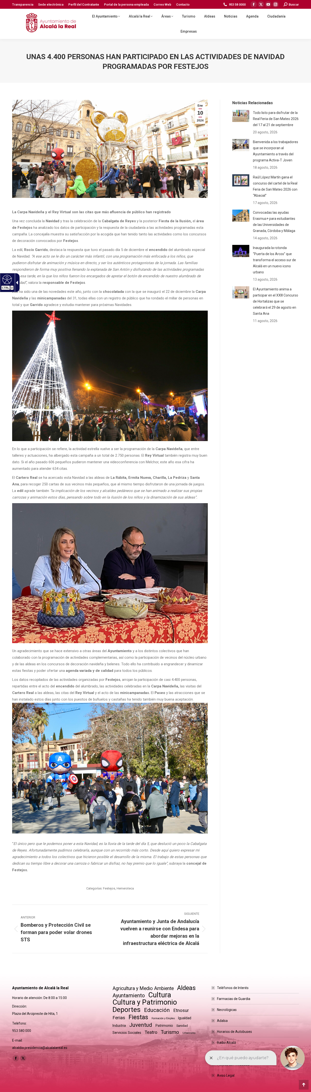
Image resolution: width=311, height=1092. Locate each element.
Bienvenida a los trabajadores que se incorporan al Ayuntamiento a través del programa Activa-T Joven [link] (275, 151)
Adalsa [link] (222, 1021)
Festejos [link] (109, 888)
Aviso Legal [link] (225, 1075)
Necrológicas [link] (227, 1010)
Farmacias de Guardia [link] (233, 999)
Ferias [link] (118, 1017)
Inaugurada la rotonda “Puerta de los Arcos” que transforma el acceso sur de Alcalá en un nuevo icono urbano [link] (274, 260)
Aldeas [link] (186, 988)
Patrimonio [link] (164, 1025)
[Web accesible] (6, 279)
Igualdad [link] (184, 1018)
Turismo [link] (170, 1032)
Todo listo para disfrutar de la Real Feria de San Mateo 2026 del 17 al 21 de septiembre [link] (276, 119)
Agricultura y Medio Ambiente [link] (143, 988)
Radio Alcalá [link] (226, 1043)
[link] (22, 4)
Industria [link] (119, 1025)
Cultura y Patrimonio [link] (144, 1002)
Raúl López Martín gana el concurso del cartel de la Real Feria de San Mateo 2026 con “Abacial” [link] (275, 186)
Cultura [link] (159, 995)
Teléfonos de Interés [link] (233, 988)
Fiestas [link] (138, 1017)
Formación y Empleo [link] (163, 1018)
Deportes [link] (126, 1010)
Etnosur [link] (181, 1010)
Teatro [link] (151, 1032)
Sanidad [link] (182, 1025)
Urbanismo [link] (188, 1033)
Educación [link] (157, 1010)
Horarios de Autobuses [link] (234, 1032)
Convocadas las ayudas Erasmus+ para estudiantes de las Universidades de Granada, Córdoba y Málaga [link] (274, 222)
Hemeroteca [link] (125, 888)
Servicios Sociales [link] (126, 1033)
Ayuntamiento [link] (128, 995)
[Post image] (240, 116)
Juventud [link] (140, 1025)
